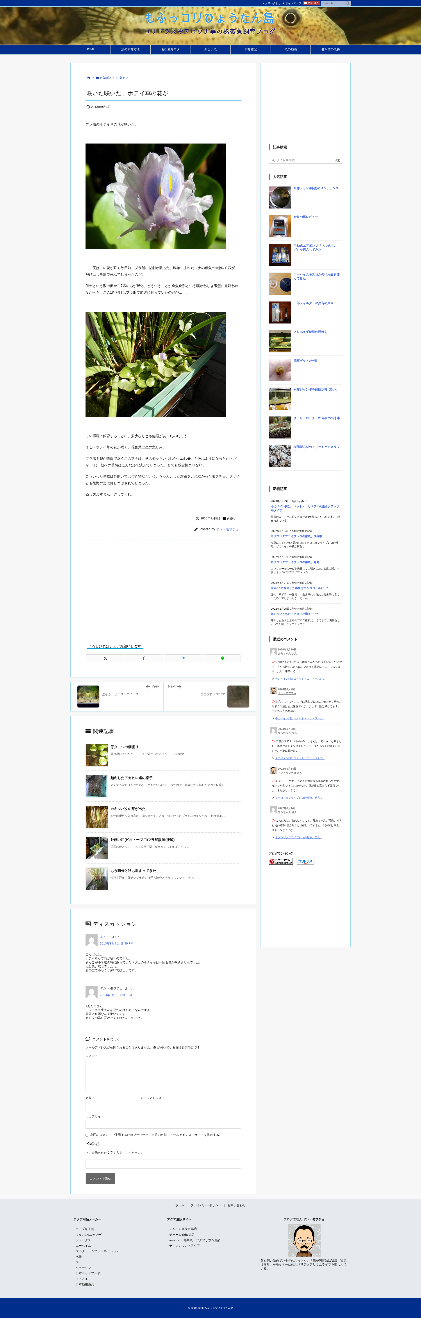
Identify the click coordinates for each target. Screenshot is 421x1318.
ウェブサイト (95, 1116)
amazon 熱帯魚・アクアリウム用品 (194, 1240)
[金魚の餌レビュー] (280, 228)
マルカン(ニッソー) (89, 1234)
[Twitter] (105, 658)
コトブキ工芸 (85, 1229)
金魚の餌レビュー (306, 217)
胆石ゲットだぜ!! (305, 360)
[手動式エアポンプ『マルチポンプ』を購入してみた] (280, 256)
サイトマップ (293, 3)
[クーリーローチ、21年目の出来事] (280, 429)
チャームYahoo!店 (181, 1234)
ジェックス (83, 1240)
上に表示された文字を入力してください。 (115, 1153)
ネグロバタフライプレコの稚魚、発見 (295, 562)
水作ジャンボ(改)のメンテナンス (316, 188)
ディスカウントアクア (184, 1245)
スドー (80, 1262)
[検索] (347, 3)
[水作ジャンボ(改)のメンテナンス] (280, 199)
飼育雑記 (105, 77)
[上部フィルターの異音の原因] (280, 314)
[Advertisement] (163, 588)
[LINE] (222, 658)
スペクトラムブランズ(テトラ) (97, 1251)
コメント (92, 1056)
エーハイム (83, 1245)
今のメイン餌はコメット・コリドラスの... (300, 678)
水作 (79, 1256)
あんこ (105, 937)
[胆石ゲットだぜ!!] (280, 371)
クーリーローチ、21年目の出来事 (317, 418)
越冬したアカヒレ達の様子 (132, 778)
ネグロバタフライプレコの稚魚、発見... (298, 797)
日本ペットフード (88, 1273)
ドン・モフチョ (227, 529)
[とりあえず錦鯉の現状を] (280, 343)
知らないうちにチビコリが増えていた (295, 614)
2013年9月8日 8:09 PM (116, 995)
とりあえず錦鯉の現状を (310, 332)
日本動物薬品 (85, 1284)
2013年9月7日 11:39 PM (116, 943)
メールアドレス (152, 1098)
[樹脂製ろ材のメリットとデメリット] (280, 457)
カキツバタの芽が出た (128, 809)
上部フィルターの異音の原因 (314, 303)
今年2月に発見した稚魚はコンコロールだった (300, 588)
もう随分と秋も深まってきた (133, 871)
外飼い (124, 77)
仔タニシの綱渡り (125, 747)
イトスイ (82, 1278)
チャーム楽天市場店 (183, 1229)
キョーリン (83, 1268)
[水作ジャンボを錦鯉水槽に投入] (280, 400)
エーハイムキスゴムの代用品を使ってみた (317, 276)
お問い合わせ (273, 3)
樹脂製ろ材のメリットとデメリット (317, 449)
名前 (90, 1098)
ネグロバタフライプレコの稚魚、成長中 (296, 536)
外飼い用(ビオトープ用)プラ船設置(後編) (143, 840)
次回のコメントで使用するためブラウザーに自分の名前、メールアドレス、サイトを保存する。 (156, 1135)
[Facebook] (144, 658)
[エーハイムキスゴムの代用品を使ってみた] (280, 285)
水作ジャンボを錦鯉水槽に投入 (315, 389)
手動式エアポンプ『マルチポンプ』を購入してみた (315, 247)
